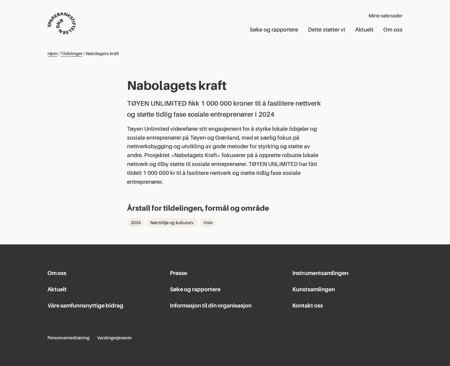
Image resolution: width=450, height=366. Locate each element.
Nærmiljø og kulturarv (172, 222)
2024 (136, 222)
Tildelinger (72, 53)
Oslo (208, 222)
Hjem (52, 53)
